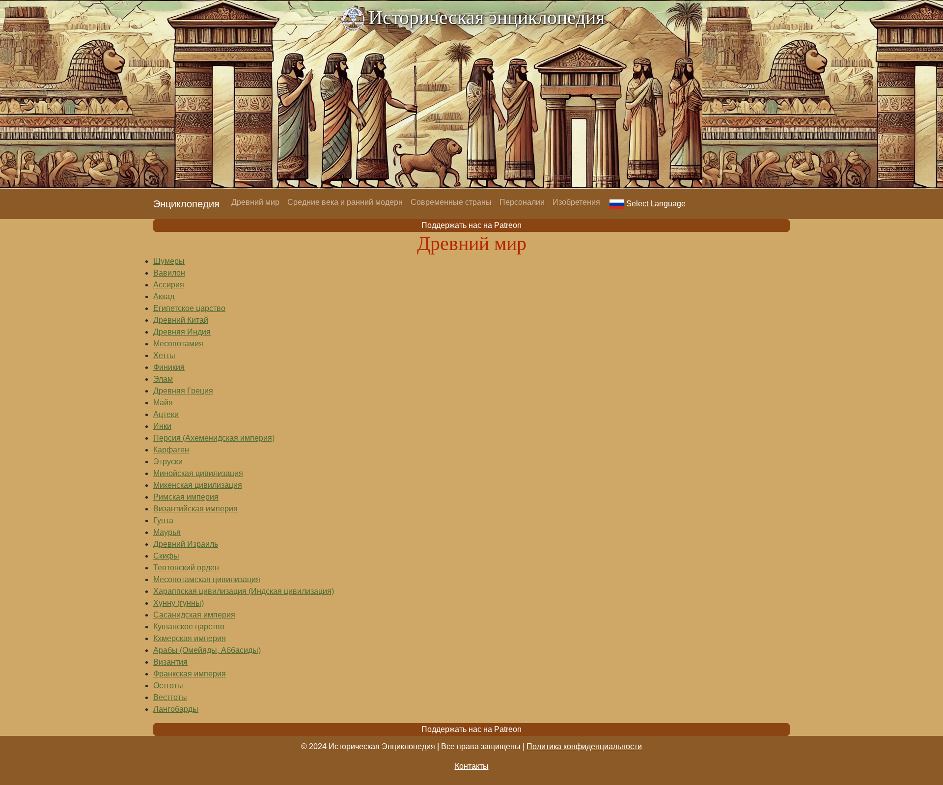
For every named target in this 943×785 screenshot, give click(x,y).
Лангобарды (175, 709)
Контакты (472, 766)
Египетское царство (189, 308)
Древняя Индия (182, 332)
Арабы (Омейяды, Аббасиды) (207, 650)
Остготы (168, 685)
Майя (163, 402)
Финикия (169, 367)
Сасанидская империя (194, 615)
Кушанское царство (188, 626)
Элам (163, 379)
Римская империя (186, 497)
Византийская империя (195, 509)
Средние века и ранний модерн (345, 202)
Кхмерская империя (189, 638)
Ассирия (168, 284)
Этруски (168, 461)
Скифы (166, 556)
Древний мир (255, 202)
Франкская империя (189, 674)
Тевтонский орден (186, 567)
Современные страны (451, 202)
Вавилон (169, 273)
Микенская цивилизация (197, 485)
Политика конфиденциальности (584, 746)
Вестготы (170, 697)
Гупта (163, 520)
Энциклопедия (186, 203)
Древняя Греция (183, 391)
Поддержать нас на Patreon (471, 225)
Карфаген (171, 450)
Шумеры (169, 261)
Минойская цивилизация (198, 473)
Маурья (167, 532)
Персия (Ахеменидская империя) (214, 438)
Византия (170, 662)
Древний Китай (180, 320)
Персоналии (522, 202)
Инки (162, 426)
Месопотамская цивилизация (206, 579)
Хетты (164, 355)
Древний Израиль (185, 544)
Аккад (163, 296)
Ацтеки (166, 414)
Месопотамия (178, 343)
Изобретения (576, 202)
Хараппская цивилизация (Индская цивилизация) (243, 591)
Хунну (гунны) (178, 603)
